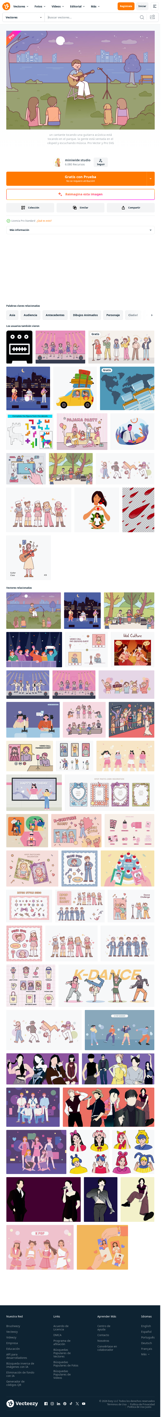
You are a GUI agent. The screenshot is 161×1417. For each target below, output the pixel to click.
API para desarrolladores (16, 1354)
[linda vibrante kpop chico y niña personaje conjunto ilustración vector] (89, 1150)
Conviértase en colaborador (105, 1346)
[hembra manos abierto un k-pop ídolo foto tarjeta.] (102, 1245)
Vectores (19, 6)
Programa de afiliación (61, 1340)
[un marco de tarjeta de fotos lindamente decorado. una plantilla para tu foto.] (109, 790)
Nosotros (101, 1339)
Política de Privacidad (139, 1402)
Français (143, 1347)
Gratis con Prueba (80, 178)
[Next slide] (145, 313)
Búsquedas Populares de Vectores (61, 1351)
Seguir (101, 164)
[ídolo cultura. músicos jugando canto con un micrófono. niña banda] (132, 647)
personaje (113, 313)
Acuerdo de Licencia (60, 1325)
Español (143, 1330)
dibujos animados (85, 313)
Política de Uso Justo (136, 1405)
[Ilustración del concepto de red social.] (26, 466)
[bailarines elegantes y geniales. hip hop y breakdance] (125, 466)
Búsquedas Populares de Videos (61, 1376)
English (143, 1324)
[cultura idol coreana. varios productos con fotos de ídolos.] (129, 828)
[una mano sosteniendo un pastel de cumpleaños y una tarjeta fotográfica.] (127, 867)
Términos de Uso (114, 1402)
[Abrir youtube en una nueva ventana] (83, 1401)
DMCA (57, 1333)
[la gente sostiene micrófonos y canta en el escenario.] (121, 345)
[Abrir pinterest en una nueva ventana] (64, 1401)
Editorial (75, 6)
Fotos (38, 6)
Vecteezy (12, 1330)
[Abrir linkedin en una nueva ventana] (58, 1401)
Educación (13, 1347)
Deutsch (143, 1341)
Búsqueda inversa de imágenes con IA (19, 1363)
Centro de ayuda (102, 1325)
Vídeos (56, 6)
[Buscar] (142, 17)
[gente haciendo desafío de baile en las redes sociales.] (27, 828)
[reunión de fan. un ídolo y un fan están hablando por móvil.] (86, 647)
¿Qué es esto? (44, 220)
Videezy (11, 1335)
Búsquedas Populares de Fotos (61, 1363)
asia (12, 313)
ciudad (133, 313)
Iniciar (142, 6)
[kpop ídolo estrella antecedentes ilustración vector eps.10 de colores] (42, 1066)
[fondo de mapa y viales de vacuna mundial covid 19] (127, 386)
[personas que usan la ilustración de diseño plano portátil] (132, 429)
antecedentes (55, 313)
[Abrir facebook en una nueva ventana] (46, 1401)
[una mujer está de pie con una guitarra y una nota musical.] (28, 555)
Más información (19, 228)
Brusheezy (13, 1324)
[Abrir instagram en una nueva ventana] (52, 1401)
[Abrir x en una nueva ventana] (77, 1401)
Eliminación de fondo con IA (16, 1372)
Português (145, 1335)
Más (93, 6)
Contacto (101, 1333)
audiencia (30, 313)
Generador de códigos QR (15, 1381)
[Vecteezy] (6, 6)
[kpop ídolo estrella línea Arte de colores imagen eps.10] (137, 1197)
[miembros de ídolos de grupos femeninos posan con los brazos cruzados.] (125, 754)
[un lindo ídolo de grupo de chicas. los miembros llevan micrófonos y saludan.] (38, 508)
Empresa (12, 1341)
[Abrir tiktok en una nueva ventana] (71, 1401)
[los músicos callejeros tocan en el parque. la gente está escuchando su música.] (71, 466)
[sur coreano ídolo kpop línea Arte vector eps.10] (100, 1197)
